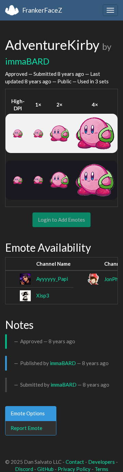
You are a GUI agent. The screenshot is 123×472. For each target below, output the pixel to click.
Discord (24, 469)
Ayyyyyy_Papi (52, 279)
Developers (101, 462)
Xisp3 (42, 295)
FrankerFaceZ (42, 10)
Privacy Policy (74, 469)
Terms (101, 469)
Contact (75, 462)
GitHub (45, 469)
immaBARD (27, 61)
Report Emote (26, 428)
